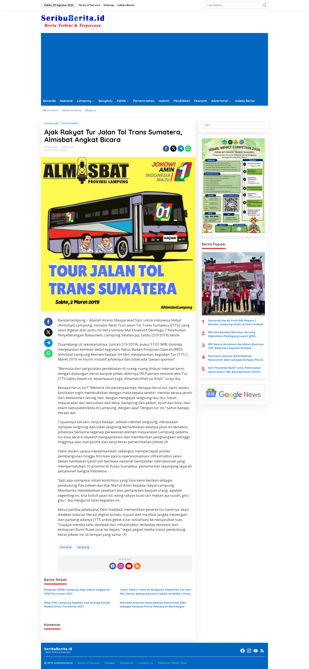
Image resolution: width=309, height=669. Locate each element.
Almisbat (66, 547)
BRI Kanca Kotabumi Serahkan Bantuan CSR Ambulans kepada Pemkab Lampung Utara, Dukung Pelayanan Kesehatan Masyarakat (236, 346)
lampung (83, 547)
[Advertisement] (154, 64)
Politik (63, 150)
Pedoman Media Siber (172, 663)
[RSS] (137, 566)
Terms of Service (88, 663)
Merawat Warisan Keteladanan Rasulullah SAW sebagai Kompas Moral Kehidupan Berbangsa (153, 604)
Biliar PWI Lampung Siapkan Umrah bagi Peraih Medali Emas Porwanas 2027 (77, 604)
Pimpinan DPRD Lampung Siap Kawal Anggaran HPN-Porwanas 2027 (77, 591)
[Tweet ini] (173, 148)
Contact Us (146, 663)
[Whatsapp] (188, 148)
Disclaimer (126, 663)
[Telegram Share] (181, 148)
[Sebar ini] (166, 148)
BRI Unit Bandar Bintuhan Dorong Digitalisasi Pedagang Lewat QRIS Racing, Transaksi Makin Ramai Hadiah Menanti (235, 334)
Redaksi (109, 663)
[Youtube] (128, 566)
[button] (264, 5)
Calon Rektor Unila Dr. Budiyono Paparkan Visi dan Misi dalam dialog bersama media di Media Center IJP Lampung (155, 591)
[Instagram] (120, 566)
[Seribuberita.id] (72, 21)
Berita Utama (51, 150)
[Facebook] (112, 566)
